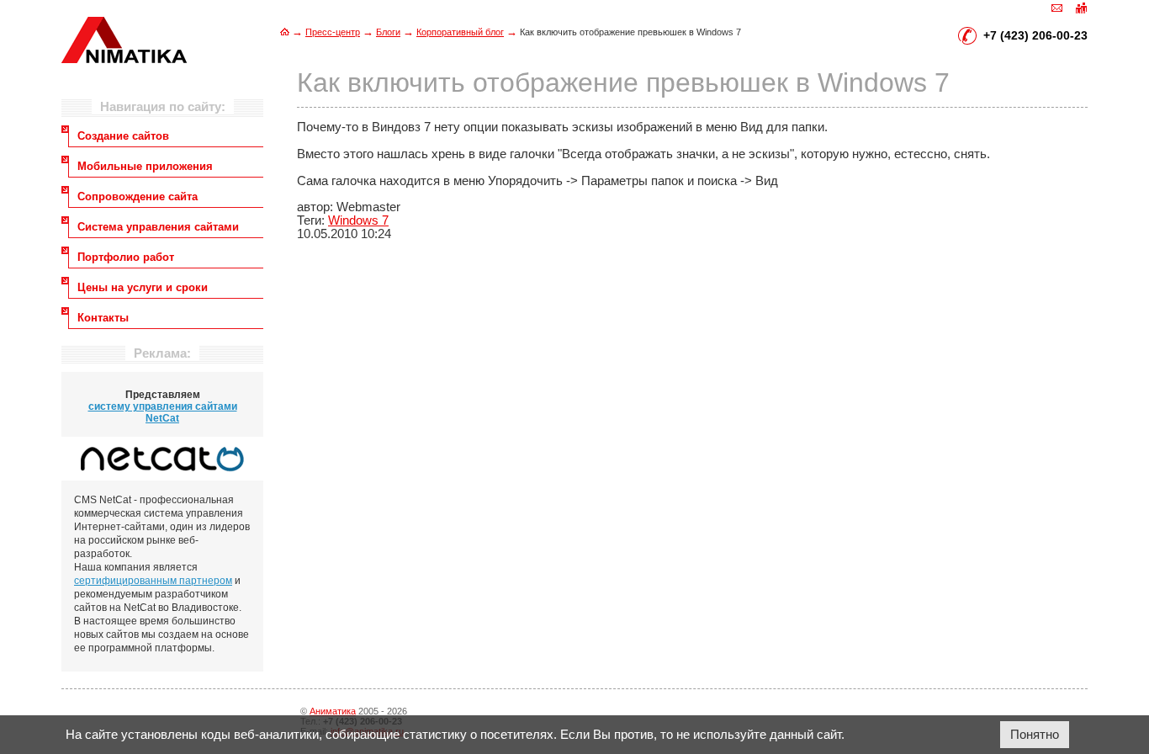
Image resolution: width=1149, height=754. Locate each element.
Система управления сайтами (158, 226)
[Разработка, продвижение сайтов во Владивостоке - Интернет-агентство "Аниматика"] (124, 59)
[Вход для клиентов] (1081, 6)
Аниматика (333, 711)
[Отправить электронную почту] (1057, 6)
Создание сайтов (123, 136)
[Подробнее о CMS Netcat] (162, 459)
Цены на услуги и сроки (142, 287)
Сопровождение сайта (137, 196)
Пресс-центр (332, 32)
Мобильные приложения (145, 166)
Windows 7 (358, 220)
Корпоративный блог (460, 32)
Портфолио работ (125, 257)
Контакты (103, 317)
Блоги (388, 32)
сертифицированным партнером (153, 581)
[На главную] (284, 31)
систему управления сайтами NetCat (162, 412)
